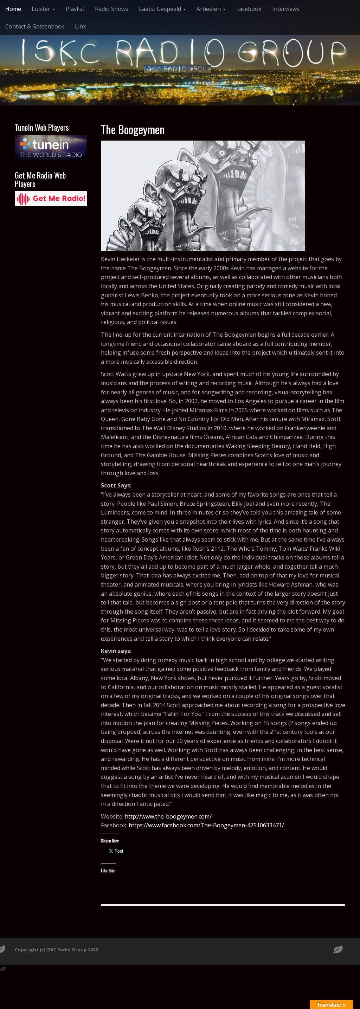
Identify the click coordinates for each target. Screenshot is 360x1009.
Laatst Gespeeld (160, 9)
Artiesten (209, 9)
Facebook (249, 9)
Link (80, 26)
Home (13, 9)
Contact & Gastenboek (34, 26)
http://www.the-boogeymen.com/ (168, 816)
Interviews (286, 9)
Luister (42, 9)
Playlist (75, 9)
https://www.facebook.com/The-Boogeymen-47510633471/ (206, 825)
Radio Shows (111, 9)
